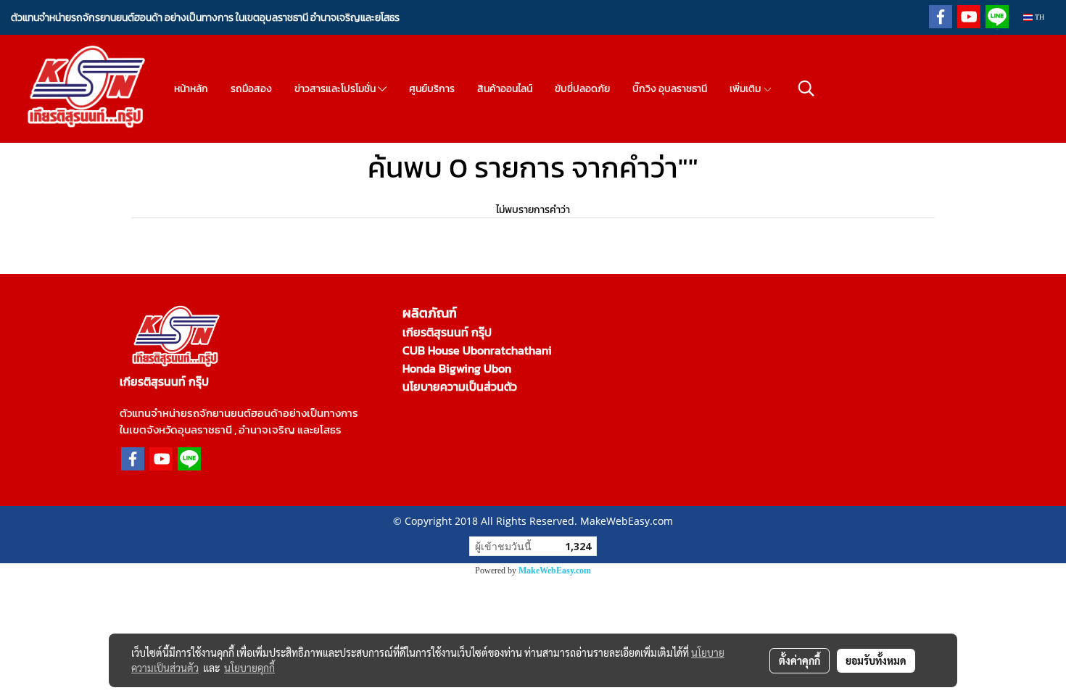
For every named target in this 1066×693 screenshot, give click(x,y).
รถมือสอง (251, 88)
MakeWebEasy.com (554, 570)
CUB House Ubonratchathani (477, 350)
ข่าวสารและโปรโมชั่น (336, 88)
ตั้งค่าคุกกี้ (799, 660)
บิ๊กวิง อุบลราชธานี (669, 88)
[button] (806, 88)
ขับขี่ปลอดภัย (582, 88)
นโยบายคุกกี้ (249, 667)
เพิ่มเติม (746, 88)
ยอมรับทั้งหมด (876, 660)
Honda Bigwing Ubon (456, 368)
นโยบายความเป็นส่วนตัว (459, 386)
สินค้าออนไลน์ (504, 88)
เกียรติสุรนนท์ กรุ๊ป (447, 332)
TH (1038, 17)
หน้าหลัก (191, 88)
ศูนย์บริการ (432, 88)
